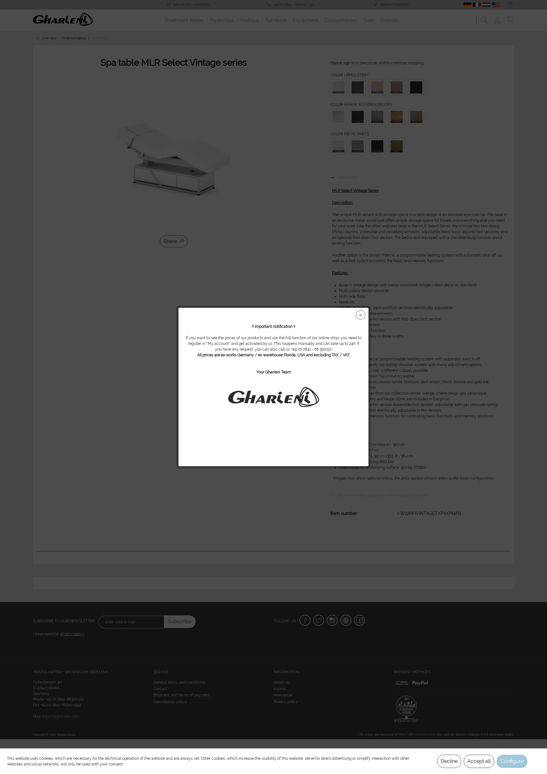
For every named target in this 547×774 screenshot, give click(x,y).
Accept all (479, 761)
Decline (449, 761)
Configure (512, 761)
